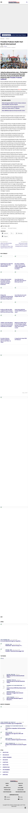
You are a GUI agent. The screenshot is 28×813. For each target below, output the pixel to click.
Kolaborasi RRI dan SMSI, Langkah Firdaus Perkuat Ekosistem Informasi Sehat (7, 311)
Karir (7, 785)
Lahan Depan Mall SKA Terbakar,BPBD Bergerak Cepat (20, 311)
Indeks (7, 783)
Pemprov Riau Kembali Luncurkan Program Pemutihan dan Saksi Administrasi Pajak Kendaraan (6, 282)
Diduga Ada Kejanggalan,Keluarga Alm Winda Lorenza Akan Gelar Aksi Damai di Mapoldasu (7, 297)
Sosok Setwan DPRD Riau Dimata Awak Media (16, 688)
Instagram (8, 799)
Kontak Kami (20, 789)
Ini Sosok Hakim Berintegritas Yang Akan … (11, 641)
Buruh (19, 89)
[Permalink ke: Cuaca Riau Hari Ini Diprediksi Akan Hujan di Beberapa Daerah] (21, 274)
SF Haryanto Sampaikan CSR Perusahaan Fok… (15, 729)
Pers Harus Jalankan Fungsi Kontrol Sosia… (16, 739)
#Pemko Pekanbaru (7, 757)
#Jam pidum (5, 762)
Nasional (7, 644)
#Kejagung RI (6, 754)
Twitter (21, 797)
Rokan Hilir (13, 722)
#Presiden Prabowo (12, 228)
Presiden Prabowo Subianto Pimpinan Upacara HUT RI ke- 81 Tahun (6, 340)
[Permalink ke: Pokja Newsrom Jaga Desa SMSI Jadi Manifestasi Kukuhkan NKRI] (7, 259)
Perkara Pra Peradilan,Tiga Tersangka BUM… (11, 723)
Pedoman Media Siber (20, 791)
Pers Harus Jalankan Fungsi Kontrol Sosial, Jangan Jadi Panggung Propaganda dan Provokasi (20, 266)
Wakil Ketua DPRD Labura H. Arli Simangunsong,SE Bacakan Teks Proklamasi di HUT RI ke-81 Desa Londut (21, 325)
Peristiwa (13, 674)
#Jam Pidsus (5, 772)
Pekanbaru (5, 639)
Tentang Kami (7, 789)
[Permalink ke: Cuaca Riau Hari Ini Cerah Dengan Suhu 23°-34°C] (21, 290)
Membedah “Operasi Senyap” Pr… (14, 645)
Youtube (21, 799)
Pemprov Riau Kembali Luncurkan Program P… (16, 745)
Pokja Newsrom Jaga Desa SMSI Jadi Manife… (14, 734)
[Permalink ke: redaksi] (2, 46)
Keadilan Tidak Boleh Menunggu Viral (15, 651)
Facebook (8, 797)
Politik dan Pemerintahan (16, 685)
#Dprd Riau (5, 774)
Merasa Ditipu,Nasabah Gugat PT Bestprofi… (15, 699)
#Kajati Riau (5, 764)
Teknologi (13, 680)
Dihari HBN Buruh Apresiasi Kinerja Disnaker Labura (13, 110)
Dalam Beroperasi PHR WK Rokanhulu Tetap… (16, 682)
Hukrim (8, 697)
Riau (9, 639)
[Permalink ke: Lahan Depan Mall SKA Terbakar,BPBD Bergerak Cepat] (21, 304)
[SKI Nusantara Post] (14, 2)
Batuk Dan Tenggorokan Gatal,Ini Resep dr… (15, 693)
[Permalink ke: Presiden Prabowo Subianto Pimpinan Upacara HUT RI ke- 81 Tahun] (7, 333)
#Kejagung (5, 759)
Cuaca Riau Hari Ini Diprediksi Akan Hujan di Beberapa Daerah (20, 281)
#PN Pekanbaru (6, 769)
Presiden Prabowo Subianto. (11, 78)
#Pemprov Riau (6, 767)
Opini (2, 639)
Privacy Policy (7, 787)
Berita (7, 732)
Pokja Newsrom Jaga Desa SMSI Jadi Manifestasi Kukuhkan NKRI (7, 265)
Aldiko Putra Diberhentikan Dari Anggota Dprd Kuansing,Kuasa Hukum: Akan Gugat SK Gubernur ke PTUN (7, 244)
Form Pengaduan (7, 791)
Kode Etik (20, 783)
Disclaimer (20, 787)
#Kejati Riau (5, 752)
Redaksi (20, 785)
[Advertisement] (14, 19)
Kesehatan (9, 691)
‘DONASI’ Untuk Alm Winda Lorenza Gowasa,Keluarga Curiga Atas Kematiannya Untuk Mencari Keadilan (7, 324)
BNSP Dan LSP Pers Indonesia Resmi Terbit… (15, 676)
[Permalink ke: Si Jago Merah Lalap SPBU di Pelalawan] (21, 333)
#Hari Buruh (3, 228)
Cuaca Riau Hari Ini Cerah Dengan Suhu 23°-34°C (20, 295)
